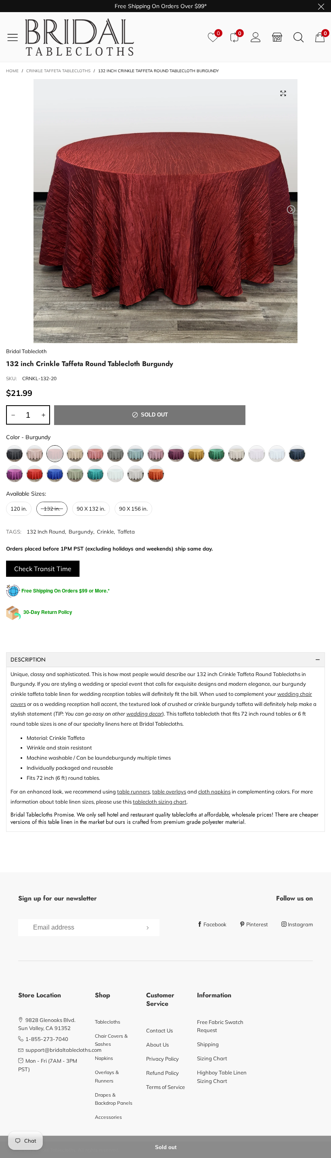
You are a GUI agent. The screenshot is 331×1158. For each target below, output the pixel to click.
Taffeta (126, 531)
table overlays (169, 791)
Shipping (208, 1044)
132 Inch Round (46, 531)
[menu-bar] (15, 37)
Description (28, 659)
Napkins (104, 1058)
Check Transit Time (42, 569)
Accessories (108, 1117)
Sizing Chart (212, 1058)
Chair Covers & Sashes (111, 1040)
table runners (133, 791)
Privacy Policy (162, 1058)
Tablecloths (107, 1022)
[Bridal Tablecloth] (113, 37)
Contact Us (159, 1030)
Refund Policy (162, 1073)
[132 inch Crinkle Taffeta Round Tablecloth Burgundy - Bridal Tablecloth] (165, 211)
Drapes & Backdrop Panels (113, 1099)
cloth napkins (214, 791)
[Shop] (277, 37)
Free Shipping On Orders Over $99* (161, 6)
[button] (40, 209)
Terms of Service (165, 1087)
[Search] (298, 37)
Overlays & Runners (107, 1076)
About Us (157, 1044)
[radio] (14, 453)
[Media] (283, 93)
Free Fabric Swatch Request (220, 1026)
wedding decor (144, 713)
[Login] (255, 37)
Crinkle (105, 531)
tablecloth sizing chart (159, 801)
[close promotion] (321, 6)
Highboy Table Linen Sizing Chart (222, 1076)
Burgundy (81, 531)
